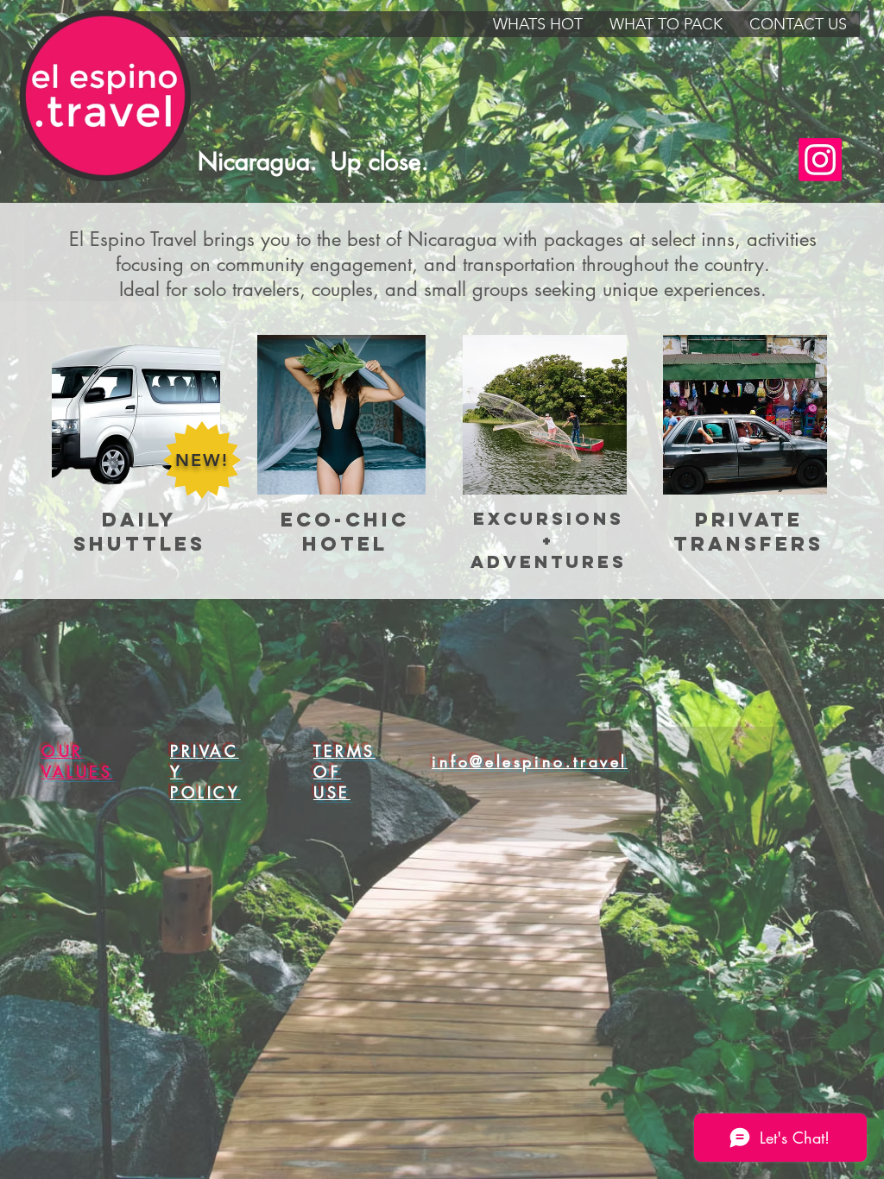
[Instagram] (820, 159)
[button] (537, 24)
